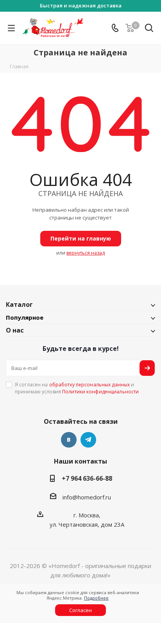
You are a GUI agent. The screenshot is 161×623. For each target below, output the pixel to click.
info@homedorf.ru (87, 497)
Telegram (88, 440)
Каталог (19, 304)
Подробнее (96, 598)
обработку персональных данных (89, 384)
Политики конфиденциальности (100, 391)
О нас (15, 330)
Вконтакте (69, 440)
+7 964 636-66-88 (87, 478)
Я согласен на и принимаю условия (77, 388)
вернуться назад (85, 253)
